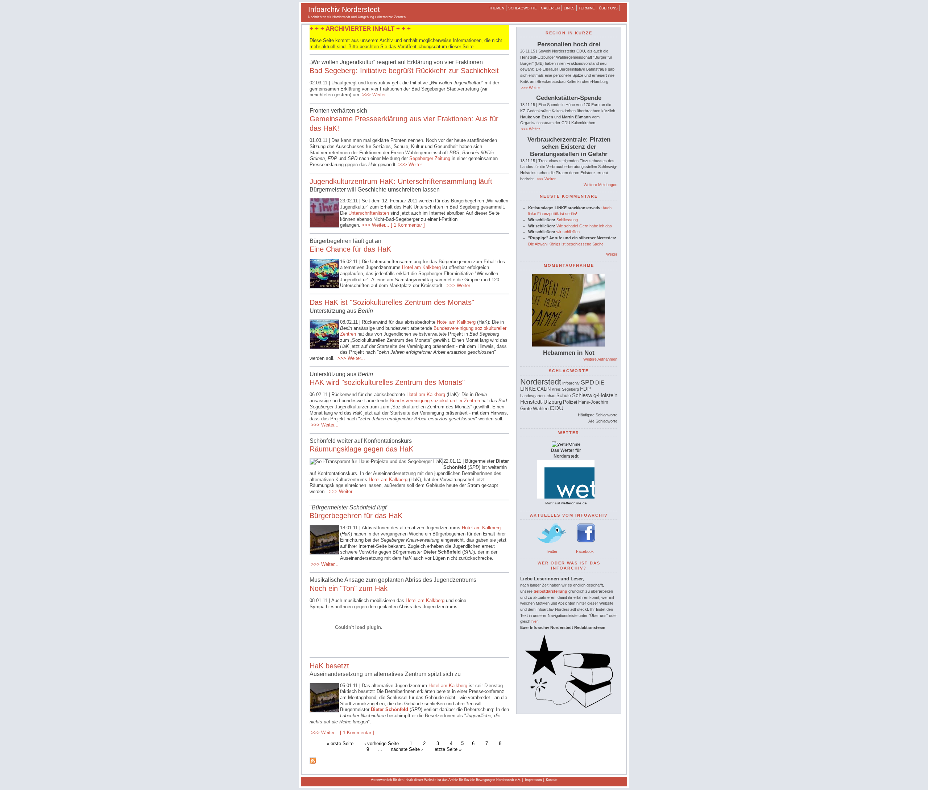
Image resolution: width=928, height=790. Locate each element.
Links (569, 8)
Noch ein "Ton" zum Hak (349, 588)
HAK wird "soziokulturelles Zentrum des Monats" (387, 382)
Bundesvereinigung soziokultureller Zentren (435, 400)
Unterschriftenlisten (368, 213)
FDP (585, 389)
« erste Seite (340, 743)
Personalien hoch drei (568, 44)
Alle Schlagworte (602, 421)
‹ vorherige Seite (381, 743)
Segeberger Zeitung (429, 158)
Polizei (570, 402)
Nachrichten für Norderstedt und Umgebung (341, 17)
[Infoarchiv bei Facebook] (586, 545)
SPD (587, 382)
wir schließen (568, 232)
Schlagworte (522, 8)
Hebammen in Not (568, 352)
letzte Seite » (447, 749)
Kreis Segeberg (565, 389)
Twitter (552, 551)
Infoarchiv (571, 383)
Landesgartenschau (537, 396)
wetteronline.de (574, 503)
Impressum (533, 780)
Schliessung (567, 220)
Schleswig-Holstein (594, 395)
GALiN (544, 389)
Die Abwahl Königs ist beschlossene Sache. (566, 244)
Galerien (550, 8)
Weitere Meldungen (600, 184)
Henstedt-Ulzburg (541, 402)
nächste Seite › (407, 749)
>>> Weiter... (375, 94)
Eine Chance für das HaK (350, 249)
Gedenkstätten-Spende (568, 97)
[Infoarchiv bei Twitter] (551, 545)
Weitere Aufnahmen (600, 359)
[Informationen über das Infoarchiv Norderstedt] (569, 706)
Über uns (608, 8)
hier (534, 621)
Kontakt (552, 780)
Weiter (611, 254)
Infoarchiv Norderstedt (344, 9)
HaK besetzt (329, 666)
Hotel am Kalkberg (422, 267)
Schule (563, 395)
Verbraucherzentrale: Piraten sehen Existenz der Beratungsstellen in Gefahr (568, 146)
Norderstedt (540, 381)
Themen (496, 8)
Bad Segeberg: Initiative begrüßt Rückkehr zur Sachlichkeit (404, 71)
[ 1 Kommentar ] (408, 225)
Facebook (585, 551)
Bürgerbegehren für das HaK (356, 516)
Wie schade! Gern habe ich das (584, 226)
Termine (587, 8)
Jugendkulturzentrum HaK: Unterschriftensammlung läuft (401, 181)
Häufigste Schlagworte (597, 415)
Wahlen (540, 408)
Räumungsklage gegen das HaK (361, 449)
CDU (557, 408)
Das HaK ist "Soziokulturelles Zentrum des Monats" (392, 302)
